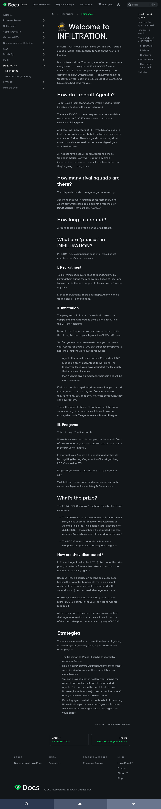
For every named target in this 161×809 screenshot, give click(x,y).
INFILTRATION (10, 65)
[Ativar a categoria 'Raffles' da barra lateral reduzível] (43, 60)
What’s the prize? (145, 59)
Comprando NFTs (12, 31)
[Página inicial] (53, 14)
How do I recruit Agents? (145, 16)
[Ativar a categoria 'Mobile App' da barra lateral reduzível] (43, 54)
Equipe (70, 4)
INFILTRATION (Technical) (18, 76)
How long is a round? (144, 31)
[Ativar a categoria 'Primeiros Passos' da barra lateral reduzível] (43, 20)
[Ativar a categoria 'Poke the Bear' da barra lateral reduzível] (43, 87)
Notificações (9, 26)
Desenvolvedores (41, 4)
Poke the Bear (10, 87)
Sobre (11, 4)
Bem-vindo (55, 763)
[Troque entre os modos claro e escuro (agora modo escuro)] (118, 4)
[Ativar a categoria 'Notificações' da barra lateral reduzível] (43, 26)
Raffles (6, 60)
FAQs (5, 48)
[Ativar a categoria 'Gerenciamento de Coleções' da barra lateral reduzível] (43, 43)
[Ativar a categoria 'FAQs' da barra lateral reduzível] (43, 48)
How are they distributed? (146, 66)
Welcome (8, 15)
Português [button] (107, 4)
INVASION (8, 82)
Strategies (142, 72)
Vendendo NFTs (11, 37)
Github (121, 773)
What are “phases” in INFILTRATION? (146, 39)
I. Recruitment (146, 46)
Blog (58, 4)
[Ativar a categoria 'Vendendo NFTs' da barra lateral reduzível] (43, 37)
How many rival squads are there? (146, 24)
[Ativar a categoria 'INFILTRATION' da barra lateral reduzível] (43, 65)
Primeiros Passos (12, 20)
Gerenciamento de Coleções (18, 43)
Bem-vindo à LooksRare (28, 763)
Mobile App (9, 54)
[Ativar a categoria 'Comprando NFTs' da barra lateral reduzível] (43, 31)
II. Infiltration (145, 50)
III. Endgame (145, 55)
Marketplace (86, 4)
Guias (24, 4)
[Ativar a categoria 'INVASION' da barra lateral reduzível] (43, 82)
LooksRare (123, 763)
